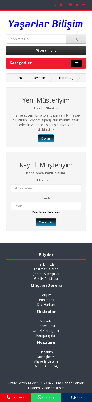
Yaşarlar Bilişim (53, 387)
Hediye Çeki (46, 326)
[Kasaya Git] (83, 4)
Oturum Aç (65, 78)
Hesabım (39, 78)
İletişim (46, 295)
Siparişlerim (46, 356)
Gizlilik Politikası (46, 278)
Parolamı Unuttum (46, 212)
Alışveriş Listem (46, 361)
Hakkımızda (46, 264)
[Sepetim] (76, 4)
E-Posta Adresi (46, 180)
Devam (46, 138)
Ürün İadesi (46, 300)
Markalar (46, 321)
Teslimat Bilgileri (46, 269)
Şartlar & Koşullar (46, 273)
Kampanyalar (46, 335)
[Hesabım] (62, 4)
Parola (46, 198)
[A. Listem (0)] (70, 4)
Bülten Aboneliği (46, 366)
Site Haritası (46, 304)
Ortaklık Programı (46, 330)
